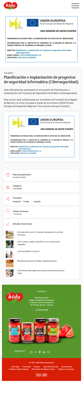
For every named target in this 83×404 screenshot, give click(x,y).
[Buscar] (65, 5)
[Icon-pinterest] (40, 352)
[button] (17, 201)
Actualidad (17, 188)
